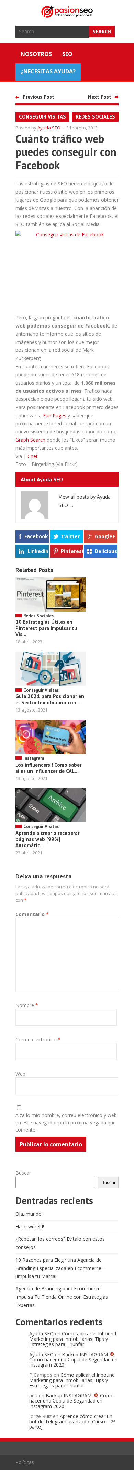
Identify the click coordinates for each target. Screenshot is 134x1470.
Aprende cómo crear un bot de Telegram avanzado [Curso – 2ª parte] (72, 1421)
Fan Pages (54, 415)
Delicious (106, 551)
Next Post (99, 97)
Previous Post (38, 97)
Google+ (105, 536)
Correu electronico (38, 1039)
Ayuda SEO (48, 128)
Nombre (26, 1005)
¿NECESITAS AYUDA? (48, 71)
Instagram (33, 758)
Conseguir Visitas (42, 116)
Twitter (70, 536)
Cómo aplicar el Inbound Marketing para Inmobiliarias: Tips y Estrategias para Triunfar (72, 1338)
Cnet (32, 456)
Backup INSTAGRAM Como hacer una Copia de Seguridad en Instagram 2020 (73, 1359)
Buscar (23, 1173)
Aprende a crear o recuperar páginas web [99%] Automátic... (47, 839)
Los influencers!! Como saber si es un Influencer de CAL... (48, 768)
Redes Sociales (95, 116)
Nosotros (36, 54)
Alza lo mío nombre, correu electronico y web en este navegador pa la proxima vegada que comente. (66, 1122)
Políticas (24, 1462)
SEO (67, 54)
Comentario (32, 914)
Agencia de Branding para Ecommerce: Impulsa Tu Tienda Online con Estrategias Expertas (61, 1296)
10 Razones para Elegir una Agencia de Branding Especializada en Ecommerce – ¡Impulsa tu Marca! (60, 1268)
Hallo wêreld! (29, 1226)
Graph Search (30, 439)
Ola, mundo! (29, 1214)
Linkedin (37, 551)
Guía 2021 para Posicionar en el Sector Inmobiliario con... (49, 699)
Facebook (36, 536)
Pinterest (72, 551)
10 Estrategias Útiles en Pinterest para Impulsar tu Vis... (46, 628)
